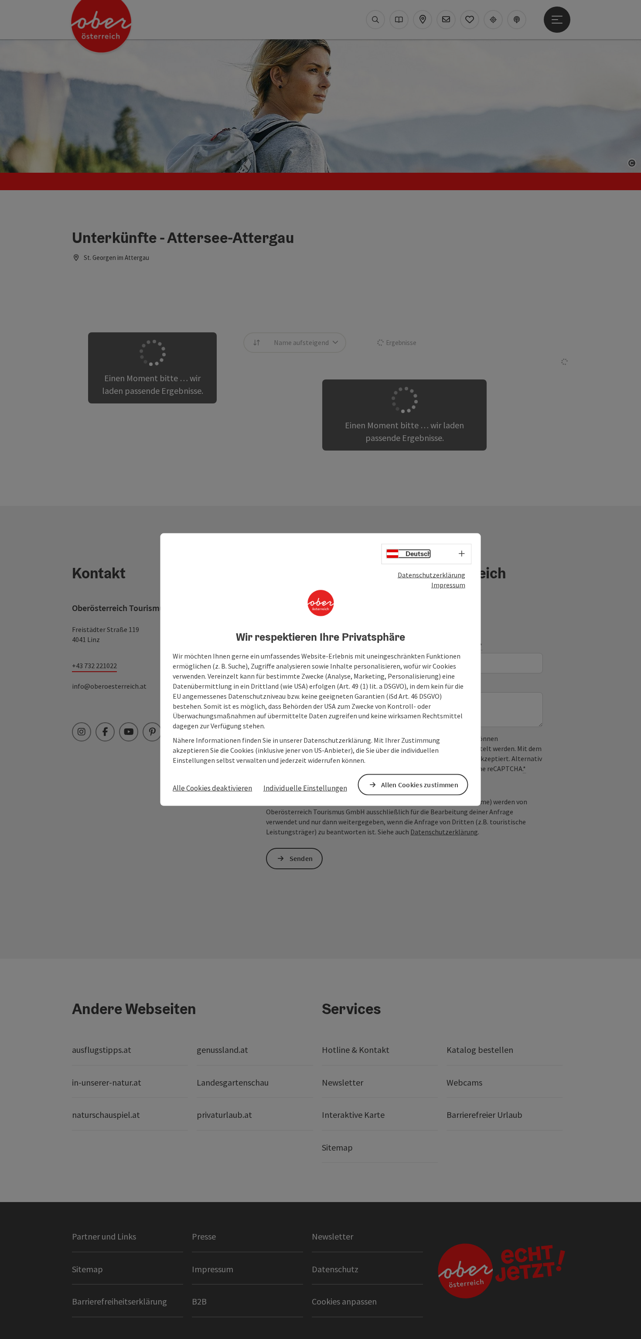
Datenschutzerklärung (431, 574)
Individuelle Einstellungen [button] (305, 787)
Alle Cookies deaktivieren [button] (212, 787)
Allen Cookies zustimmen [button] (419, 784)
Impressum (448, 584)
